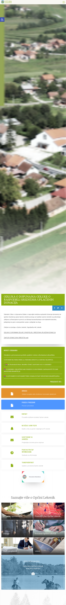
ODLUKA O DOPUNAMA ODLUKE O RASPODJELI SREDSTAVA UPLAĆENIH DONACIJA (30, 332)
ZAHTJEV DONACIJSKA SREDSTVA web (16, 337)
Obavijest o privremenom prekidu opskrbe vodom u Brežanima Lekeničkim (29, 355)
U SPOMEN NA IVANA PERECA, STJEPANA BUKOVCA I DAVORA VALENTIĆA (28, 360)
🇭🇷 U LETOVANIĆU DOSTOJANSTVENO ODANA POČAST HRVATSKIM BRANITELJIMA (31, 376)
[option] (33, 151)
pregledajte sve (55, 382)
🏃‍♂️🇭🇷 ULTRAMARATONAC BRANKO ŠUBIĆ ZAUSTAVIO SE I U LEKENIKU (27, 364)
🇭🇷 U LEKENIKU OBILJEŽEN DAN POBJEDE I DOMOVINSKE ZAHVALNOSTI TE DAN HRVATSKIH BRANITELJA (31, 370)
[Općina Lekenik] (6, 2)
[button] (2, 19)
